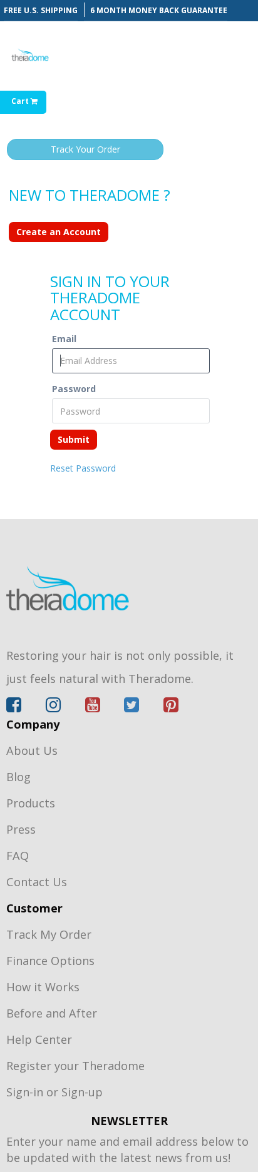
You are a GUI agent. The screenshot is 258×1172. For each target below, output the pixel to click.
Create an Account (58, 232)
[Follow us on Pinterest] (170, 708)
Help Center (39, 1039)
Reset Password (83, 468)
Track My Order (48, 934)
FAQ (17, 855)
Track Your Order (85, 149)
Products (30, 803)
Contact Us (36, 881)
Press (21, 829)
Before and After (51, 1013)
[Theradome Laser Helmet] (129, 588)
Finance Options (50, 960)
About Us (32, 750)
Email (64, 339)
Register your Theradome (75, 1065)
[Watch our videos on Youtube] (105, 708)
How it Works (43, 986)
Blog (18, 776)
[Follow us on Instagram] (65, 708)
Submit (74, 439)
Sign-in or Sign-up (54, 1091)
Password (74, 389)
